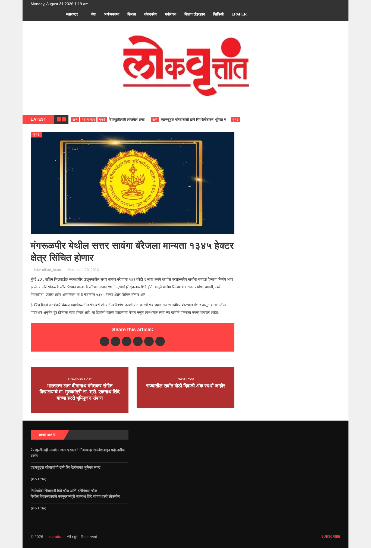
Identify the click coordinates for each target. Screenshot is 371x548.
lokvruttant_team (47, 270)
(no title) (38, 479)
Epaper (239, 14)
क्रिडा (131, 14)
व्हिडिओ (218, 14)
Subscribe (330, 536)
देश (93, 14)
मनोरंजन (170, 14)
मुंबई (102, 119)
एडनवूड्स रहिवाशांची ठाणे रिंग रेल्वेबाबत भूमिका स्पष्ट (196, 119)
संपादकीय (150, 14)
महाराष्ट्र (72, 14)
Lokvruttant (55, 536)
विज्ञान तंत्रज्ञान (194, 14)
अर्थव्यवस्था (111, 14)
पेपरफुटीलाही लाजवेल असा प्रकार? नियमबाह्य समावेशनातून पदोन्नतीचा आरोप (78, 453)
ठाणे (75, 119)
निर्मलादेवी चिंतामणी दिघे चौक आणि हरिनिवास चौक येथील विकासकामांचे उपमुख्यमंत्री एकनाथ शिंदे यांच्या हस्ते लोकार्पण (76, 493)
